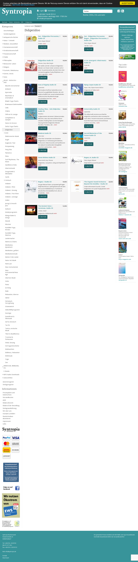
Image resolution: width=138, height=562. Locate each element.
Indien (7, 200)
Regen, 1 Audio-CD (45, 182)
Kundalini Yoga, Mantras (10, 234)
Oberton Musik (10, 278)
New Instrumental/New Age (11, 272)
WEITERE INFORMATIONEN (23, 5)
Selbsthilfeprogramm (12, 310)
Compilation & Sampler (10, 119)
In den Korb (42, 47)
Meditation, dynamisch (9, 246)
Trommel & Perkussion (9, 338)
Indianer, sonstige (11, 197)
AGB (4, 400)
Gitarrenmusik (10, 168)
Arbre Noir (41, 136)
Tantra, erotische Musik (11, 329)
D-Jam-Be (86, 65)
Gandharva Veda (11, 165)
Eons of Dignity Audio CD (47, 85)
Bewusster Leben (10, 64)
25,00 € (111, 36)
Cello (6, 108)
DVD (6, 133)
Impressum (7, 421)
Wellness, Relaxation (12, 352)
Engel (7, 140)
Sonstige (8, 313)
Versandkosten (8, 397)
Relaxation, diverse (11, 294)
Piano (7, 284)
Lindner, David (42, 211)
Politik (6, 57)
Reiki (6, 291)
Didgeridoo (28, 22)
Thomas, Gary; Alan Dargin (45, 63)
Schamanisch (9, 306)
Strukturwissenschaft (11, 50)
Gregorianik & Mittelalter (10, 172)
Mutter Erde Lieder (12, 257)
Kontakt (5, 556)
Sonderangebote (9, 34)
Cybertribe (41, 87)
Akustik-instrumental (12, 86)
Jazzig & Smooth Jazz (10, 204)
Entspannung (9, 146)
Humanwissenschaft (11, 47)
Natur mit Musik (10, 260)
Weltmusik (8, 356)
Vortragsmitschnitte (12, 346)
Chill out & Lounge (11, 114)
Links (4, 424)
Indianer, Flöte (10, 187)
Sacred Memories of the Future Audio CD (93, 134)
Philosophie (8, 60)
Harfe (7, 177)
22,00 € (111, 182)
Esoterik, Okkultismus (11, 70)
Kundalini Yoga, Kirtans (10, 228)
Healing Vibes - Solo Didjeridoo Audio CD (49, 110)
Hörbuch (8, 180)
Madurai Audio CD (44, 133)
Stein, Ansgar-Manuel (44, 41)
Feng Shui (8, 149)
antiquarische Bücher (11, 37)
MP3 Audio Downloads (11, 374)
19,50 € (65, 36)
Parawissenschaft (10, 54)
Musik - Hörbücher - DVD (16, 22)
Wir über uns (7, 411)
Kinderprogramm (11, 212)
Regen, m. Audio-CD (91, 157)
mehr (44, 44)
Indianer (8, 183)
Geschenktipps (9, 31)
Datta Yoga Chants (11, 126)
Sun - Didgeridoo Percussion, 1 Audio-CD (49, 37)
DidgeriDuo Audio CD (45, 60)
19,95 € (111, 157)
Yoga (7, 359)
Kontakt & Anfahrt (9, 414)
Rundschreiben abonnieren (8, 417)
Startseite (4, 22)
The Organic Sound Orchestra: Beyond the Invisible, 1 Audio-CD (95, 183)
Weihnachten (9, 349)
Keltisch (8, 209)
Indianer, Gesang (11, 190)
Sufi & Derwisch (10, 322)
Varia (5, 77)
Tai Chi (7, 325)
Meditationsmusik (11, 254)
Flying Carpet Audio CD (92, 85)
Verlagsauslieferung (9, 408)
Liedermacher (10, 238)
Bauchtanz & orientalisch (9, 97)
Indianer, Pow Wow (12, 193)
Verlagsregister (8, 384)
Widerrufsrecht (8, 403)
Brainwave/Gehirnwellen (12, 104)
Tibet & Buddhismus (12, 334)
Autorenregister (8, 382)
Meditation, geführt (12, 250)
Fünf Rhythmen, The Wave (12, 160)
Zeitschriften (8, 378)
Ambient (8, 89)
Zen (6, 362)
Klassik (7, 221)
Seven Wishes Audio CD (46, 157)
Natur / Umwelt (9, 40)
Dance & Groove (11, 123)
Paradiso (40, 114)
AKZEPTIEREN (127, 3)
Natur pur (8, 264)
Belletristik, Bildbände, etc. (11, 367)
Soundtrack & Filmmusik (9, 317)
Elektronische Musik (12, 136)
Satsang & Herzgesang (9, 302)
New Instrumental (11, 267)
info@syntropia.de (45, 18)
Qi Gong (8, 288)
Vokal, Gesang (10, 343)
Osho (7, 281)
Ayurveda (8, 92)
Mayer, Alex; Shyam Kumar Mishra (93, 87)
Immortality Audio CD (92, 109)
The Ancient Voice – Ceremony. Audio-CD (45, 207)
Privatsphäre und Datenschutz (9, 394)
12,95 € (65, 206)
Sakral (7, 298)
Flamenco (8, 153)
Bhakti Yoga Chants (11, 101)
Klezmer (8, 224)
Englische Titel (10, 143)
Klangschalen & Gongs (10, 216)
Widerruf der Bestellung (11, 405)
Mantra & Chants (11, 242)
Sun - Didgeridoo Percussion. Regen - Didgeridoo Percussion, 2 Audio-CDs (96, 38)
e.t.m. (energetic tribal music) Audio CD (95, 62)
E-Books (6, 371)
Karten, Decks (8, 74)
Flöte (7, 156)
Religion (6, 67)
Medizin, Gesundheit (11, 44)
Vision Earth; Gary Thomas (45, 160)
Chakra (7, 111)
